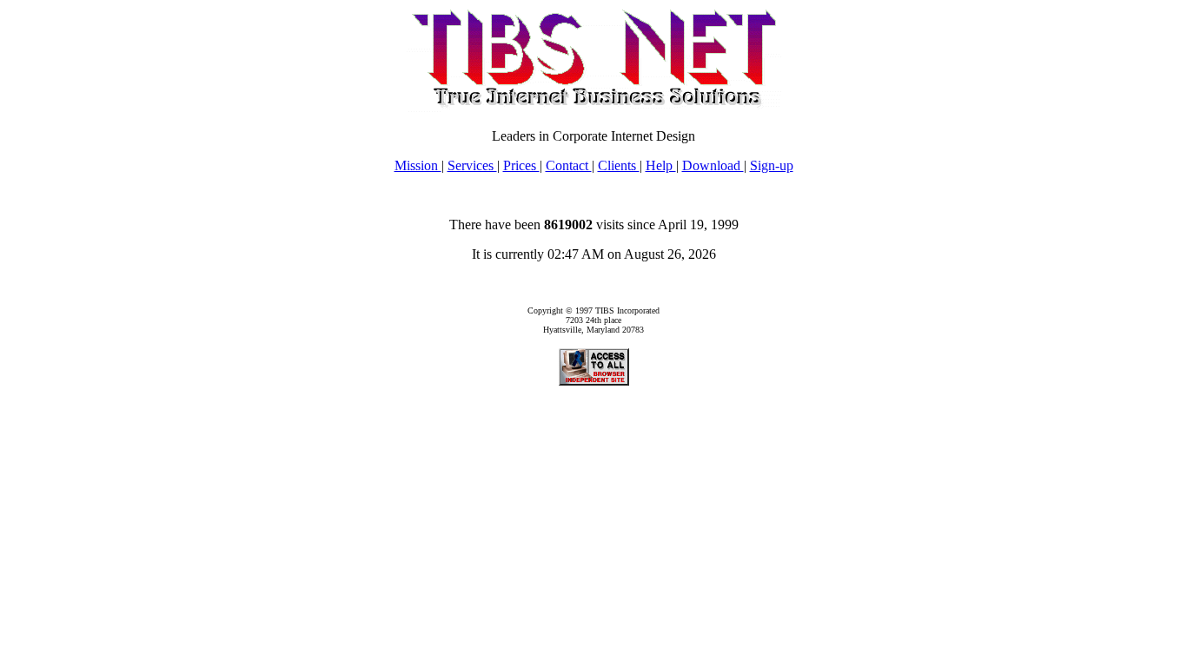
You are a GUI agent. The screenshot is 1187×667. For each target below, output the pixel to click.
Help (661, 165)
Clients (619, 165)
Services (472, 165)
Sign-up (771, 165)
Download (713, 165)
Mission (418, 165)
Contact (569, 165)
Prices (521, 165)
